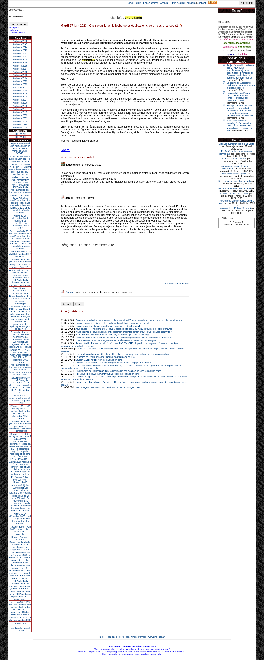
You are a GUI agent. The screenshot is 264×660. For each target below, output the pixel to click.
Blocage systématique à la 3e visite (236, 144)
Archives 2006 (20, 103)
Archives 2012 (20, 84)
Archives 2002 (20, 115)
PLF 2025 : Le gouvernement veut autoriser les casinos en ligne (107, 374)
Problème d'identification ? (17, 31)
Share (65, 150)
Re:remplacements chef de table (234, 181)
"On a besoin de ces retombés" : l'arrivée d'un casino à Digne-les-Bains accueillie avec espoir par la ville (240, 125)
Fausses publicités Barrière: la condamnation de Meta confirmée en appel (112, 323)
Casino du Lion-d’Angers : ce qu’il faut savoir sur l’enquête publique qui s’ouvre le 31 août (239, 97)
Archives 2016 (20, 72)
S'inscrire (70, 292)
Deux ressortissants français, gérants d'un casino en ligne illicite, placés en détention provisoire (123, 337)
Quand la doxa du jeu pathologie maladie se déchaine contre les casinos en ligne (116, 340)
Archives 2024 (20, 47)
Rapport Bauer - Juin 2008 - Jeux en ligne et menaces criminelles (20, 530)
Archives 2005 (20, 106)
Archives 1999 (20, 124)
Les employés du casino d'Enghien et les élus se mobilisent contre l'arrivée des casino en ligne (123, 354)
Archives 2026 (20, 41)
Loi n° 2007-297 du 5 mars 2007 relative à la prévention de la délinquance (20, 595)
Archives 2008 (20, 96)
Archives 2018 (20, 65)
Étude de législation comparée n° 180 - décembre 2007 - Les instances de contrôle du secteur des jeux (20, 570)
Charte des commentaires (176, 283)
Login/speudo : (16, 9)
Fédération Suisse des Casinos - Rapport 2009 (20, 479)
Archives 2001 (20, 118)
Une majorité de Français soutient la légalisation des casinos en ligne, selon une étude (118, 371)
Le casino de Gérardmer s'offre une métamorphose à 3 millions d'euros (241, 85)
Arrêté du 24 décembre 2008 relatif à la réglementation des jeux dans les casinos (20, 518)
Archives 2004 (20, 109)
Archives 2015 (20, 75)
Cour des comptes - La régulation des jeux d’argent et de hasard (20, 159)
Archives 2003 (20, 112)
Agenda (164, 3)
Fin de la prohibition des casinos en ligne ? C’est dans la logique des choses (113, 362)
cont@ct (201, 3)
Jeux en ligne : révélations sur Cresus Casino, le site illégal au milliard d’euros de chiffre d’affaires (123, 329)
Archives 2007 (20, 99)
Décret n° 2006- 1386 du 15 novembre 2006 (20, 618)
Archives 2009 (20, 93)
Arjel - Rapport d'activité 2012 (20, 289)
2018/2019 (20, 134)
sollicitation (242, 54)
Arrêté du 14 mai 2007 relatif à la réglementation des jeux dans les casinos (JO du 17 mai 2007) (20, 583)
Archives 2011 (20, 87)
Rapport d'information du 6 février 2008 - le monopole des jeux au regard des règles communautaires (20, 557)
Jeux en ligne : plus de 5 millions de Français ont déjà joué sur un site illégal (112, 334)
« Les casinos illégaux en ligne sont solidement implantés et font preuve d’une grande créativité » (123, 332)
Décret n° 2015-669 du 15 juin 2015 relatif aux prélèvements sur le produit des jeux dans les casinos (20, 169)
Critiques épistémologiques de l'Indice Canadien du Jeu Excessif (108, 326)
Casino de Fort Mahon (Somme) (235, 208)
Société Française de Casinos (236, 39)
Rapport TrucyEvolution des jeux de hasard (20, 627)
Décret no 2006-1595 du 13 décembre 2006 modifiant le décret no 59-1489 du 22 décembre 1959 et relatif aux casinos (20, 608)
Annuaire (191, 3)
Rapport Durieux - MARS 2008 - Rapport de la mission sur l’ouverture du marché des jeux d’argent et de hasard (20, 543)
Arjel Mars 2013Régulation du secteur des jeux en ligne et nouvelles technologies (20, 298)
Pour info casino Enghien (234, 173)
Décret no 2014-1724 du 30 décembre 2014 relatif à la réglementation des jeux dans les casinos (20, 256)
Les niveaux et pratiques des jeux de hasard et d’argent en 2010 (20, 399)
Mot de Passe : (16, 16)
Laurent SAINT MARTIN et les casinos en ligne (98, 360)
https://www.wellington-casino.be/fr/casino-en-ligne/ (90, 223)
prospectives (244, 50)
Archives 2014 (20, 78)
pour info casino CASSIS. (234, 158)
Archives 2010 (20, 90)
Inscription (14, 27)
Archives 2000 (20, 121)
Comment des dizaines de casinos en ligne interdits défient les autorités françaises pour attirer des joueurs (129, 320)
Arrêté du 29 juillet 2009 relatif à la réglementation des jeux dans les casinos (20, 489)
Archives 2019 (20, 62)
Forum (138, 3)
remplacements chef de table (234, 193)
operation (229, 43)
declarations (242, 43)
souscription (229, 50)
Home (130, 3)
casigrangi (244, 46)
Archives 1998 (20, 127)
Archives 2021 (20, 56)
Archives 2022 (20, 53)
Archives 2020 (20, 59)
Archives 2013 (20, 81)
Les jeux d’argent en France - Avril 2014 (20, 265)
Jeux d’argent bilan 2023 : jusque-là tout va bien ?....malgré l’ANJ (108, 387)
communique (230, 46)
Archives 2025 (20, 44)
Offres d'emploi (177, 3)
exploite (230, 54)
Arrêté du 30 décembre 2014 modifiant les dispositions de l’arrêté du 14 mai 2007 (20, 222)
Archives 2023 (20, 50)
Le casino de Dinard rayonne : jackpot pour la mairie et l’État (105, 357)
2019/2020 (20, 137)
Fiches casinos (150, 3)
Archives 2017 (20, 69)
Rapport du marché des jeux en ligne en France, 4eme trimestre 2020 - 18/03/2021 (20, 148)
